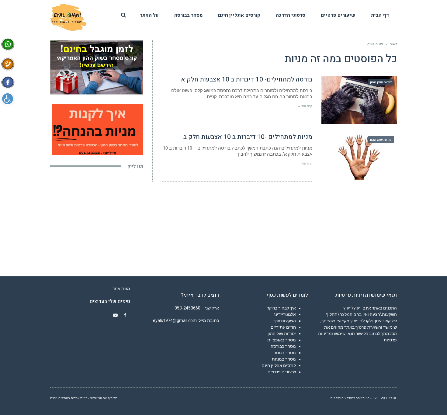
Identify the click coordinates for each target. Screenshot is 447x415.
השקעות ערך (284, 320)
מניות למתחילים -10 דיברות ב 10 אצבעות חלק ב (247, 137)
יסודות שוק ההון (282, 333)
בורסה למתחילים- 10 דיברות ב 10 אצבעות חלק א (246, 79)
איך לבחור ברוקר (281, 308)
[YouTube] (116, 315)
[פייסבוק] (125, 315)
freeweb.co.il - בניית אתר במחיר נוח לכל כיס (364, 398)
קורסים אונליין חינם (279, 365)
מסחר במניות (284, 359)
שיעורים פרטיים (282, 371)
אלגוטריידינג (285, 314)
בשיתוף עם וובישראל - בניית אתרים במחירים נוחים (83, 398)
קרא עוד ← (304, 106)
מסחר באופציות (281, 339)
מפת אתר (121, 288)
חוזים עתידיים (283, 327)
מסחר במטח (284, 352)
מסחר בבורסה (283, 346)
